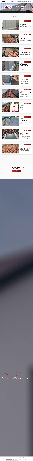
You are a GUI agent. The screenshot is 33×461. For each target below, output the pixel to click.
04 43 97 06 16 (10, 11)
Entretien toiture (14, 1)
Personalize (20, 459)
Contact (31, 1)
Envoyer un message (16, 170)
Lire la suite (27, 34)
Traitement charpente (19, 1)
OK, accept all (9, 459)
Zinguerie (26, 1)
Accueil (11, 1)
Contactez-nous (22, 11)
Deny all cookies (15, 459)
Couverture (23, 1)
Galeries (29, 1)
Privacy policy (25, 459)
